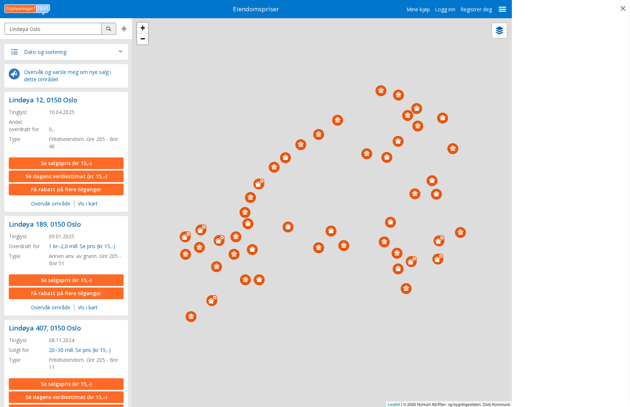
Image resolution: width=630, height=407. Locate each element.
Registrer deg (476, 9)
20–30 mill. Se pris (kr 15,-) (80, 350)
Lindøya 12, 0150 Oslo (43, 99)
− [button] (142, 38)
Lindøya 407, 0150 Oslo (45, 328)
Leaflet (394, 404)
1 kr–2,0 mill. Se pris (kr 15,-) (82, 246)
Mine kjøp (418, 9)
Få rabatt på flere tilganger (66, 189)
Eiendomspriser (256, 9)
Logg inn (445, 9)
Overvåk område (50, 203)
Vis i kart (88, 203)
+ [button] (142, 27)
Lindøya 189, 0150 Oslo (45, 224)
